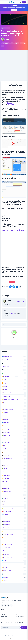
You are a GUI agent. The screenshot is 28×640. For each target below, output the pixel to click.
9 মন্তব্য (17, 340)
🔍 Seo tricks (5, 514)
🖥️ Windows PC (5, 28)
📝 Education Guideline (7, 415)
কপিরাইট (22, 635)
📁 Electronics (5, 419)
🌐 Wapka (4, 560)
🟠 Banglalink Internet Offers (8, 383)
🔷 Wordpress (5, 577)
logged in (12, 313)
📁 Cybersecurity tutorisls (7, 409)
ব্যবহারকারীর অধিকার (17, 635)
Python (9, 103)
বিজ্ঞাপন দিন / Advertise (19, 616)
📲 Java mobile (5, 455)
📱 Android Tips (5, 369)
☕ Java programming (7, 458)
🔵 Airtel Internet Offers (7, 356)
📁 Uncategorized (6, 554)
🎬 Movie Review (6, 481)
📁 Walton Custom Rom (7, 557)
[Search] (21, 2)
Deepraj (9, 300)
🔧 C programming (6, 396)
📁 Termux (4, 379)
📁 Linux (4, 471)
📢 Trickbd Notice (6, 547)
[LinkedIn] (11, 605)
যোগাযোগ (16, 612)
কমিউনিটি (3, 614)
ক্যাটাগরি (16, 614)
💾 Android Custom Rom (7, 359)
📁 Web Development (7, 564)
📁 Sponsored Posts (6, 518)
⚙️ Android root (5, 366)
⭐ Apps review (5, 376)
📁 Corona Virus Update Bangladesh (10, 399)
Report (11, 281)
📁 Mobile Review (6, 478)
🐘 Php (3, 501)
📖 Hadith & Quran (6, 442)
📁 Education (5, 412)
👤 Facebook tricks (6, 422)
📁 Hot (3, 445)
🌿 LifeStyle (4, 468)
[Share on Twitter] (13, 286)
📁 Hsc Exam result (6, 448)
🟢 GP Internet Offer (6, 435)
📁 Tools (4, 541)
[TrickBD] (14, 598)
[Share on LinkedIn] (17, 286)
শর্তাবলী (11, 635)
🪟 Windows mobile (6, 570)
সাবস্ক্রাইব (24, 627)
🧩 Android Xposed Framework (9, 373)
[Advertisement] (14, 65)
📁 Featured (4, 425)
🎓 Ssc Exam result (6, 521)
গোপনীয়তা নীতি (6, 635)
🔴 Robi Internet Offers (7, 511)
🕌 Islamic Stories (6, 452)
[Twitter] (5, 605)
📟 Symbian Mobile (6, 524)
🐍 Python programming (7, 508)
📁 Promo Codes (6, 504)
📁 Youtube (4, 580)
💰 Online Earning (6, 488)
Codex (7, 39)
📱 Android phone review (7, 363)
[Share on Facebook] (10, 286)
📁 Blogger (4, 389)
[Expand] (25, 376)
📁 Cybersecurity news (7, 406)
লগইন (24, 2)
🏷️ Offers (4, 485)
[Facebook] (2, 605)
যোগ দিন (13, 9)
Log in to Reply (21, 301)
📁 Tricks (4, 550)
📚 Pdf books (5, 498)
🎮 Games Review (6, 432)
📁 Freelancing (5, 429)
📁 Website (4, 567)
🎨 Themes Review (6, 537)
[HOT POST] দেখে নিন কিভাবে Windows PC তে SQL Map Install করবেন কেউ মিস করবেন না (13, 33)
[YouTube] (8, 605)
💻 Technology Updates (7, 534)
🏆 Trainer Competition (7, 544)
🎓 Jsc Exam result (6, 465)
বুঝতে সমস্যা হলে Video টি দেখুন (13, 230)
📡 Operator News (6, 494)
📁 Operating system (6, 491)
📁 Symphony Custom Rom (8, 527)
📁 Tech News (5, 531)
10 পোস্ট (12, 340)
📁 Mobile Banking (6, 475)
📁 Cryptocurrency (6, 402)
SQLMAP (11, 104)
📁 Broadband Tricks (6, 392)
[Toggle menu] (3, 2)
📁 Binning (4, 386)
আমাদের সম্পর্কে (4, 612)
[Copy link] (20, 286)
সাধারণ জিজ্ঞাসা (4, 616)
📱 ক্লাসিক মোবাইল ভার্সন (14, 638)
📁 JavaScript (5, 462)
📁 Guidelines (5, 438)
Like (5, 281)
